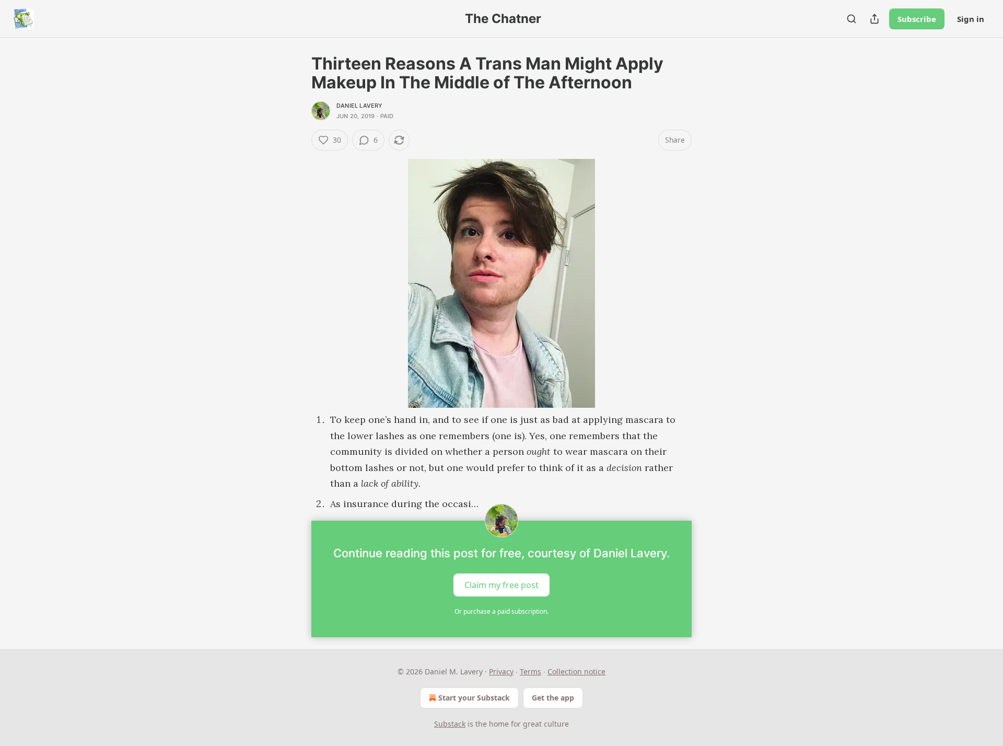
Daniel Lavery (359, 105)
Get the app (553, 698)
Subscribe (916, 19)
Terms (530, 671)
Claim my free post (501, 585)
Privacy (501, 671)
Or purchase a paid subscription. (501, 611)
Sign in (970, 19)
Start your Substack (474, 698)
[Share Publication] (874, 18)
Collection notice (576, 671)
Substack (449, 724)
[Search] (851, 18)
